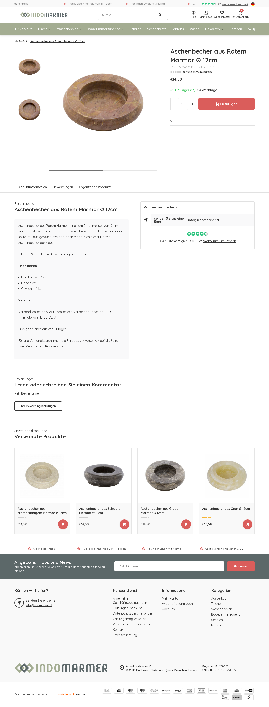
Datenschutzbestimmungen (133, 613)
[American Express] (225, 691)
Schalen (135, 29)
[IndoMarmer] (44, 15)
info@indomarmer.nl (203, 220)
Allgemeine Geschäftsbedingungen (130, 600)
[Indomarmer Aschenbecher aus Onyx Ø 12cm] (227, 475)
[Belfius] (213, 691)
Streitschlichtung (125, 635)
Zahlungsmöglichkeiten (129, 619)
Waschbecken (67, 29)
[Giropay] (249, 691)
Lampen (236, 29)
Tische (42, 29)
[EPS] (225, 697)
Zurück (23, 41)
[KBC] (237, 691)
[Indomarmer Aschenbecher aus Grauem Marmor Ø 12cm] (165, 475)
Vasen (194, 29)
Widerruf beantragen (177, 604)
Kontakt (118, 630)
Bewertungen (63, 187)
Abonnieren (240, 566)
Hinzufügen (228, 104)
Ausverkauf (23, 29)
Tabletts (178, 29)
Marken (216, 625)
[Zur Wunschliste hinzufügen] (171, 120)
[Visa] (178, 691)
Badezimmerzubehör (104, 29)
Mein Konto (170, 598)
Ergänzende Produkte (95, 187)
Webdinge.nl (66, 694)
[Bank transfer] (107, 691)
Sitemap (81, 694)
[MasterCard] (130, 691)
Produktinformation (32, 187)
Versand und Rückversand (132, 624)
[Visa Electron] (201, 691)
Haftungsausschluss (127, 608)
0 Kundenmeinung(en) (197, 71)
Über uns (168, 609)
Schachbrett (156, 29)
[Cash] (249, 697)
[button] (151, 110)
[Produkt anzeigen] (63, 524)
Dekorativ (212, 29)
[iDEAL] (119, 691)
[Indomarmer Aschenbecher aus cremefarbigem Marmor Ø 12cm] (42, 475)
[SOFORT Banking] (154, 691)
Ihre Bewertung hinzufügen (38, 406)
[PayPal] (166, 691)
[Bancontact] (190, 691)
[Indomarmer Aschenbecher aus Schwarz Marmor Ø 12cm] (104, 475)
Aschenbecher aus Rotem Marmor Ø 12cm (57, 41)
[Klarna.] (237, 697)
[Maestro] (142, 691)
